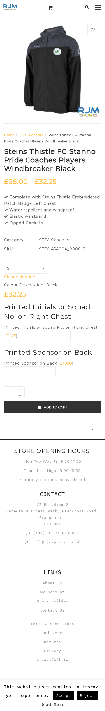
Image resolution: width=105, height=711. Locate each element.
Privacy (52, 651)
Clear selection (20, 277)
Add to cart (55, 407)
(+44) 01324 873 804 (56, 533)
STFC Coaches (31, 135)
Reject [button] (87, 696)
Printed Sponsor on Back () (39, 363)
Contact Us (52, 610)
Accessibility (52, 660)
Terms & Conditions (52, 624)
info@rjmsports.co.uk (56, 542)
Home (9, 135)
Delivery (52, 633)
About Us (52, 583)
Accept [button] (63, 696)
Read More (52, 704)
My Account (52, 592)
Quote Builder (52, 601)
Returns (52, 642)
